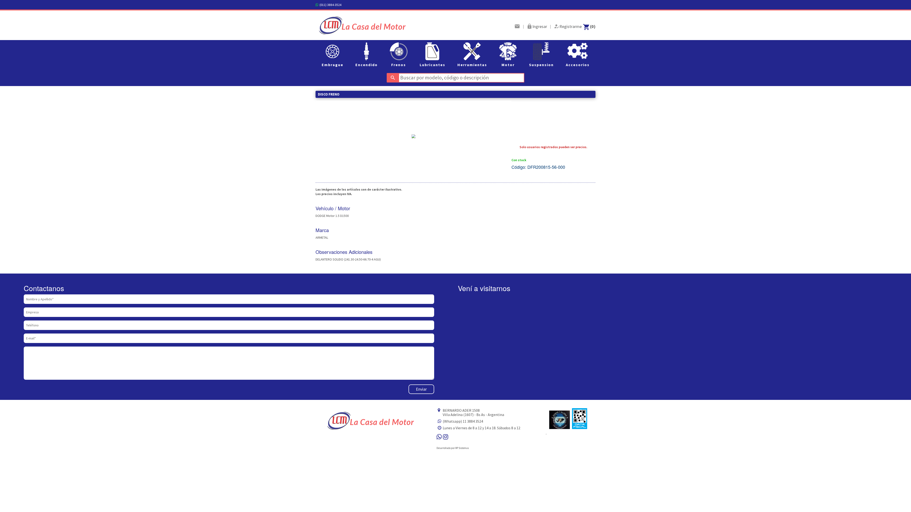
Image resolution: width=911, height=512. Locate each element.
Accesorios (578, 64)
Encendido (366, 64)
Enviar (421, 389)
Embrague (332, 64)
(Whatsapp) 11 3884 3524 (463, 421)
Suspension (541, 64)
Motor (508, 64)
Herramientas (472, 64)
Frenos (398, 64)
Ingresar (539, 26)
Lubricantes (432, 64)
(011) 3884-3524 (330, 5)
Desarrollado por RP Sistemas (453, 448)
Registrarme (570, 26)
